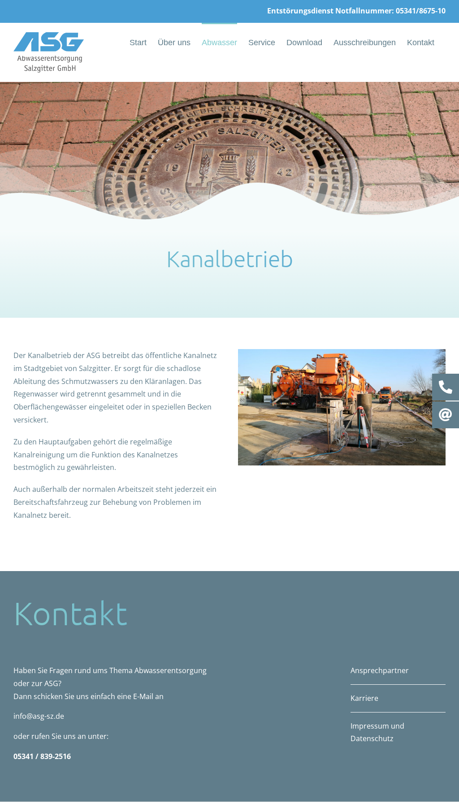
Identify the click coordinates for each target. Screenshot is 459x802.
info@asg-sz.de (38, 716)
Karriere (364, 698)
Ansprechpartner (380, 670)
